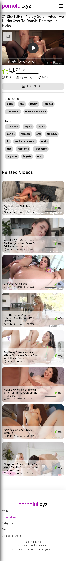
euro (39, 156)
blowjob (10, 134)
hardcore (25, 134)
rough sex (11, 156)
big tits (41, 126)
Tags (5, 529)
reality (44, 141)
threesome (41, 149)
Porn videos (9, 517)
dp (7, 141)
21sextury (52, 134)
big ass (28, 126)
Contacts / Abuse (12, 535)
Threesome (12, 111)
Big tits (10, 104)
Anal (22, 104)
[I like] (5, 70)
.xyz (16, 6)
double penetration (25, 141)
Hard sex (48, 104)
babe (9, 149)
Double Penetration (35, 111)
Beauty (33, 104)
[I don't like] (12, 70)
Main (5, 511)
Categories (8, 523)
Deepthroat (12, 126)
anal (38, 134)
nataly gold (23, 149)
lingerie (27, 156)
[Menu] (61, 7)
